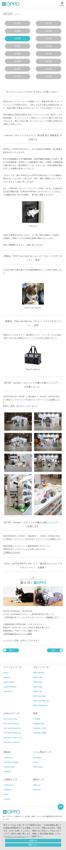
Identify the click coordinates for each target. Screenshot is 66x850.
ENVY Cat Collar (39, 696)
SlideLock (37, 785)
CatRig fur (8, 771)
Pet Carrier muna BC (12, 742)
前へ (12, 650)
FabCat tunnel (9, 767)
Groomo (7, 799)
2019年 (48, 46)
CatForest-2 (8, 758)
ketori (6, 794)
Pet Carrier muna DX (12, 728)
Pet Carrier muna (10, 719)
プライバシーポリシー (16, 836)
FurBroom (8, 790)
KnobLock (37, 790)
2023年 (48, 31)
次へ (54, 650)
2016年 (17, 61)
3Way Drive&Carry (40, 705)
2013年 (48, 69)
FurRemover (9, 785)
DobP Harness (39, 673)
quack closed (9, 682)
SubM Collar (37, 687)
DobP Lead (37, 682)
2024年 (17, 31)
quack (6, 673)
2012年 (17, 76)
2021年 (48, 38)
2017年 (48, 54)
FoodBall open (38, 724)
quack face (8, 691)
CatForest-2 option (11, 762)
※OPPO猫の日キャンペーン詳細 (17, 634)
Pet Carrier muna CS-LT (13, 738)
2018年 (17, 54)
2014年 (17, 69)
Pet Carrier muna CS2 (12, 733)
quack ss (7, 677)
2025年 (48, 23)
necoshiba (37, 758)
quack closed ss (10, 687)
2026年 (17, 23)
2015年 (48, 61)
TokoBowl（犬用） (40, 728)
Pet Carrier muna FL (12, 724)
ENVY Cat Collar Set (41, 701)
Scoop (35, 762)
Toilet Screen (38, 767)
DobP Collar (37, 677)
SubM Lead (37, 691)
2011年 (48, 76)
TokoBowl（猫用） (40, 733)
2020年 (17, 46)
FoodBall (36, 719)
